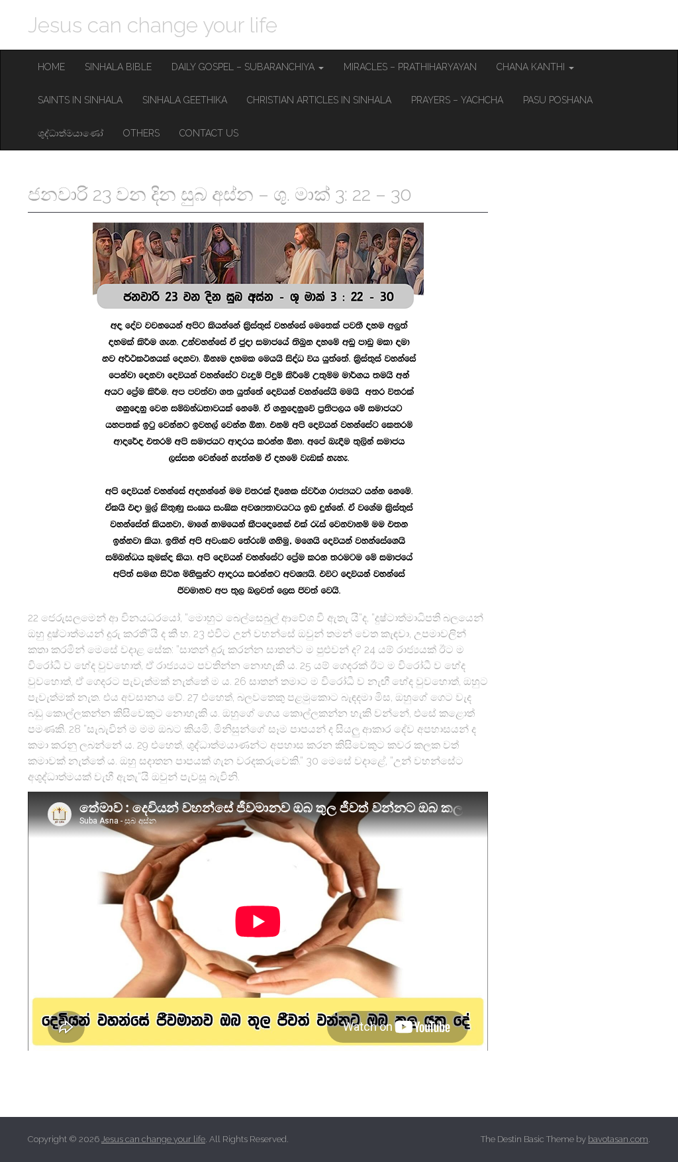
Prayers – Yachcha (457, 100)
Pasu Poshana (558, 100)
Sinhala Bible (118, 67)
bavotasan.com (618, 1139)
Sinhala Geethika (184, 100)
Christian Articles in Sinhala (319, 100)
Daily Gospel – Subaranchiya (244, 67)
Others (141, 133)
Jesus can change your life (152, 25)
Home (51, 67)
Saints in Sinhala (80, 100)
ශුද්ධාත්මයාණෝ (70, 133)
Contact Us (208, 133)
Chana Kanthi (532, 67)
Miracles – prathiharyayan (410, 67)
